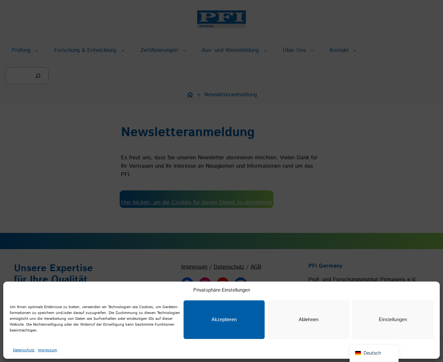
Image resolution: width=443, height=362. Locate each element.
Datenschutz (24, 350)
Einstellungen (393, 319)
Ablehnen (308, 319)
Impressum (47, 350)
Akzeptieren (224, 319)
